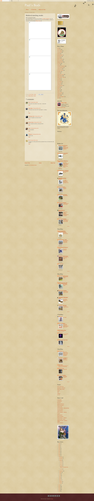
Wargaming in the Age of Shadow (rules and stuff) (65, 220)
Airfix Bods (59, 49)
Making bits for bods (60, 74)
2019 (59, 449)
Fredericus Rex (59, 406)
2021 (59, 446)
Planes (58, 88)
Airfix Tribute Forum (60, 386)
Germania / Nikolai (60, 70)
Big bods (58, 57)
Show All (68, 226)
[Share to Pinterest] (42, 94)
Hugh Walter (30, 108)
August (60, 472)
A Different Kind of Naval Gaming (65, 204)
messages (59, 78)
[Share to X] (40, 94)
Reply (29, 105)
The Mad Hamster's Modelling (63, 170)
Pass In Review (65, 195)
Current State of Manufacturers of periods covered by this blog (63, 366)
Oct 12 (61, 464)
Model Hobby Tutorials (60, 389)
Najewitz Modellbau (60, 416)
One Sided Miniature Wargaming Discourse (62, 231)
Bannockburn (59, 56)
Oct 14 (61, 462)
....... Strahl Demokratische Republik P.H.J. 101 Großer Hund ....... (65, 182)
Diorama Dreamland (60, 405)
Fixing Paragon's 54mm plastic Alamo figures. (65, 241)
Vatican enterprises (60, 422)
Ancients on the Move (62, 375)
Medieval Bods (59, 75)
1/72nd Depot (59, 399)
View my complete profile (61, 107)
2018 (59, 451)
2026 (59, 443)
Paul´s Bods (32, 5)
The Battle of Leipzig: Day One (65, 306)
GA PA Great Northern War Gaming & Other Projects (62, 283)
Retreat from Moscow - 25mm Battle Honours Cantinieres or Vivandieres (65, 354)
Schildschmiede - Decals (61, 419)
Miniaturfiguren (59, 81)
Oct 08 (61, 465)
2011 (59, 489)
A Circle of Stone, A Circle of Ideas (65, 292)
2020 (59, 448)
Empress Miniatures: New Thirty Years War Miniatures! (65, 147)
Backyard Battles (60, 55)
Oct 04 (61, 469)
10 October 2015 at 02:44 (37, 134)
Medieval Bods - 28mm (61, 77)
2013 (59, 486)
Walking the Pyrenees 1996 (65, 233)
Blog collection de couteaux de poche (65, 258)
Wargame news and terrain (62, 145)
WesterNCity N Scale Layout (63, 256)
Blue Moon (59, 402)
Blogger (52, 498)
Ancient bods (59, 52)
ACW (58, 48)
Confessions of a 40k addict (63, 153)
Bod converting (59, 60)
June (60, 475)
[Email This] (38, 94)
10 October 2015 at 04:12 (34, 140)
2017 (59, 452)
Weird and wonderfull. (60, 96)
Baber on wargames (61, 323)
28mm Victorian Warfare (62, 290)
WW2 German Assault (65, 285)
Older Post (53, 163)
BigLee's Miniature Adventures (61, 211)
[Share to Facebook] (41, 94)
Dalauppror (30, 134)
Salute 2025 (65, 369)
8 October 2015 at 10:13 (37, 108)
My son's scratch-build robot (65, 334)
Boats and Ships (60, 59)
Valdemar (58, 95)
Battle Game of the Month (62, 194)
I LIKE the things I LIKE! (62, 239)
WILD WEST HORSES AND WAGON (65, 300)
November (61, 458)
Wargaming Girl (61, 368)
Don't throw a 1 (61, 351)
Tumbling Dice (59, 93)
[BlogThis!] (39, 94)
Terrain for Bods (59, 92)
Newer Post (27, 163)
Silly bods (58, 89)
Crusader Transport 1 (46, 18)
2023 (59, 445)
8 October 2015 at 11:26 (38, 116)
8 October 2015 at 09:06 (34, 102)
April (60, 478)
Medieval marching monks (64, 467)
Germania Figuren (60, 409)
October (60, 460)
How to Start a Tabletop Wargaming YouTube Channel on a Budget (66, 214)
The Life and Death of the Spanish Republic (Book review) (65, 325)
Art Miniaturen (59, 401)
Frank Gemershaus (60, 67)
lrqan (29, 128)
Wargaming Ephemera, (65, 249)
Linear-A (58, 413)
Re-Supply (64, 317)
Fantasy (58, 64)
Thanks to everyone (61, 331)
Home (27, 9)
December (61, 457)
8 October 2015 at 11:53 (37, 122)
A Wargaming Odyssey (62, 202)
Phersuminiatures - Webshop (61, 417)
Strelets (58, 390)
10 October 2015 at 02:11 (34, 128)
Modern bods (59, 82)
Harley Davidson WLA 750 (65, 172)
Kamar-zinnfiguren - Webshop (62, 412)
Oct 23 (61, 461)
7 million (64, 154)
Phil (29, 102)
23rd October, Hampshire (65, 377)
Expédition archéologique (65, 359)
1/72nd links (33, 9)
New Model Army (60, 85)
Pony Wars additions (64, 188)
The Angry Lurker (31, 116)
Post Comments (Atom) (33, 165)
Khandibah (59, 71)
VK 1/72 (58, 394)
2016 (59, 454)
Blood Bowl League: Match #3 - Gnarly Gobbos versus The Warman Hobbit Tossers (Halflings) (63, 165)
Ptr (28, 140)
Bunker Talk (60, 316)
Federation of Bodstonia (61, 66)
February (60, 481)
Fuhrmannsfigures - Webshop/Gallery (63, 408)
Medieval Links (42, 9)
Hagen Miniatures (60, 410)
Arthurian (58, 53)
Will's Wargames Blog (62, 330)
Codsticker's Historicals (62, 305)
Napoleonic (59, 84)
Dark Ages (59, 63)
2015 (59, 455)
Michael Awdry (30, 122)
